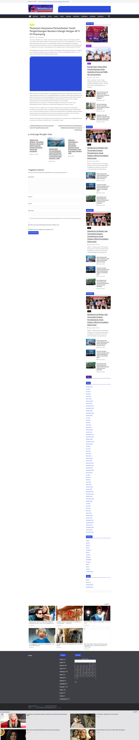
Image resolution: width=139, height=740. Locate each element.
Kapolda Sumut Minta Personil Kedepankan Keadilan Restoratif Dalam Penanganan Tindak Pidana (70, 128)
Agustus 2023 (89, 472)
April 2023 (88, 482)
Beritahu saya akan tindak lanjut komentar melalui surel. (43, 225)
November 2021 (90, 522)
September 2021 (90, 527)
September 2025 (90, 413)
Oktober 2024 (89, 439)
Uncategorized (89, 571)
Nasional (35, 16)
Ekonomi (68, 16)
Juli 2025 (88, 417)
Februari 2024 (89, 458)
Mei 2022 (88, 508)
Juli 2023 (88, 475)
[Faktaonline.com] (30, 16)
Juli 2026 (88, 389)
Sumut (62, 16)
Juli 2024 (88, 446)
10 (76, 669)
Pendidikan (84, 16)
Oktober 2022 (89, 496)
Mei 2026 (88, 394)
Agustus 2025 (89, 415)
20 (85, 672)
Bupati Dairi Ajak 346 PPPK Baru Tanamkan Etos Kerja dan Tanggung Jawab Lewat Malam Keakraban (103, 117)
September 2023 (90, 470)
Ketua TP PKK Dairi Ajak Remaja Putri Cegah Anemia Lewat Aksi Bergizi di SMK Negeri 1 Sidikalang (103, 95)
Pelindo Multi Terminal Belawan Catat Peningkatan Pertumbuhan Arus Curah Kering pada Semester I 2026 (55, 153)
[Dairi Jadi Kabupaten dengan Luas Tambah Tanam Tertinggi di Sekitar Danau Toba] (90, 108)
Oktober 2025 (89, 410)
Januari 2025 (89, 432)
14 (88, 669)
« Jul (76, 682)
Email (30, 203)
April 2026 (88, 396)
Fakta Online (41, 37)
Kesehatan (76, 16)
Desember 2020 (90, 532)
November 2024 (90, 436)
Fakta (98, 77)
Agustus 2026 (89, 386)
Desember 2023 (90, 463)
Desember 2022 (90, 491)
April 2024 (88, 453)
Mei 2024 (88, 451)
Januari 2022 (89, 517)
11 (79, 669)
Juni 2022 (88, 505)
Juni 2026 (88, 391)
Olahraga (92, 16)
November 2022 (90, 494)
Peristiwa (43, 16)
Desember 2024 (90, 434)
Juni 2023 (88, 477)
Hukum (56, 16)
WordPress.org (89, 587)
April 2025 (88, 425)
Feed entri (88, 582)
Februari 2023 (89, 486)
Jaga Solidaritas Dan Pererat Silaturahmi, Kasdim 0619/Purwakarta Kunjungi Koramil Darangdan (103, 200)
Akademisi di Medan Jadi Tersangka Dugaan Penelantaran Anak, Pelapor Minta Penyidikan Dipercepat (97, 153)
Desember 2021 (90, 520)
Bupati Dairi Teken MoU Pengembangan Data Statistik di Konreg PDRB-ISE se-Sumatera (97, 70)
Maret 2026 (89, 398)
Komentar (31, 177)
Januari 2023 (89, 489)
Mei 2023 (88, 479)
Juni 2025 (88, 420)
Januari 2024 (89, 460)
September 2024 (90, 441)
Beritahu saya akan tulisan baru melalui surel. (40, 229)
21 (88, 672)
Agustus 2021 (89, 529)
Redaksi (30, 655)
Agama (87, 540)
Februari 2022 (89, 515)
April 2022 (88, 510)
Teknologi (100, 16)
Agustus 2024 (89, 444)
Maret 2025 (89, 427)
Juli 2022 (88, 503)
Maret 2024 (89, 455)
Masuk (87, 580)
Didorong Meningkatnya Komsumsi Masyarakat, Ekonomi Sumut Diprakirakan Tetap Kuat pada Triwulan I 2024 (75, 146)
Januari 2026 (89, 403)
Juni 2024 (88, 448)
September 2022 (90, 498)
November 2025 (90, 408)
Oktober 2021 (89, 525)
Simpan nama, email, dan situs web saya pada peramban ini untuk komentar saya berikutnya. (55, 218)
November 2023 (90, 465)
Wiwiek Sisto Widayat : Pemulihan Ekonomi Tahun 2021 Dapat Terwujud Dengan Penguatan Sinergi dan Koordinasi (37, 145)
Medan (87, 552)
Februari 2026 (89, 401)
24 (76, 675)
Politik (50, 16)
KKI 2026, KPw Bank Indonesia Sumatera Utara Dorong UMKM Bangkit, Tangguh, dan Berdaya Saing (103, 187)
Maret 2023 (89, 484)
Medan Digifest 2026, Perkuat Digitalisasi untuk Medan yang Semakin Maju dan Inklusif (56, 2)
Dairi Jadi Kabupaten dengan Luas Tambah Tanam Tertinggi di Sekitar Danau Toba (103, 106)
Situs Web (31, 210)
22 (91, 672)
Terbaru (88, 569)
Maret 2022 (89, 513)
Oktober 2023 (89, 467)
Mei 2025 (88, 422)
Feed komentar (89, 584)
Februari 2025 (89, 429)
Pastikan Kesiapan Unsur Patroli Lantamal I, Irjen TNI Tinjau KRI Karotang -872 (42, 127)
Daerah (88, 543)
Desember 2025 (90, 405)
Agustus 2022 (89, 501)
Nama (30, 196)
